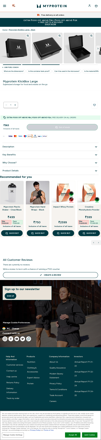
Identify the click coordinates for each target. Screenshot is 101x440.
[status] (10, 105)
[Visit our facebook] (10, 338)
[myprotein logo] (52, 6)
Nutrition (31, 362)
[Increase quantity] (15, 105)
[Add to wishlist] (94, 105)
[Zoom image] (28, 36)
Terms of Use (49, 430)
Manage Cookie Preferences (16, 323)
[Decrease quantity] (6, 105)
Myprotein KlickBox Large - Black (22, 30)
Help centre (11, 377)
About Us (54, 362)
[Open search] (14, 6)
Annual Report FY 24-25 (84, 393)
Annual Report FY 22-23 (84, 374)
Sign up (10, 296)
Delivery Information (11, 390)
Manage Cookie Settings (12, 435)
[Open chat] (28, 338)
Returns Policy (12, 382)
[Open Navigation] (5, 6)
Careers (53, 401)
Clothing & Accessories (32, 370)
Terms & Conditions (58, 389)
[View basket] (96, 6)
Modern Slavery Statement (56, 376)
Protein (30, 383)
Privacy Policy (56, 383)
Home (4, 30)
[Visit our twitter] (22, 338)
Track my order (12, 398)
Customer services (14, 365)
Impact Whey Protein (63, 207)
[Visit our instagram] (4, 338)
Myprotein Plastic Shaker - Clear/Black (12, 208)
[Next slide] (100, 214)
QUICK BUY (14, 233)
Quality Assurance (58, 368)
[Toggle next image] (98, 48)
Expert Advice (33, 378)
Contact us (11, 371)
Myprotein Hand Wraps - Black (37, 208)
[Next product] (98, 242)
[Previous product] (93, 242)
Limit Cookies (89, 435)
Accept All (73, 435)
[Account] (90, 6)
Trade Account (56, 395)
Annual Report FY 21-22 (84, 364)
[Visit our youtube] (16, 338)
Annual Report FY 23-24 (84, 384)
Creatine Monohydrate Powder (89, 208)
